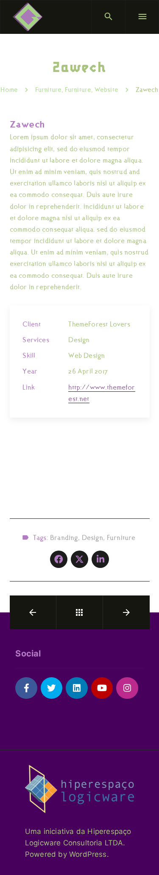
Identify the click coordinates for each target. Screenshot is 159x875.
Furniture (121, 537)
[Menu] (142, 17)
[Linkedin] (76, 688)
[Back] (79, 612)
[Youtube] (102, 688)
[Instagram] (127, 688)
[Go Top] (143, 856)
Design (92, 537)
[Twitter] (51, 688)
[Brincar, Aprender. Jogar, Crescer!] (27, 17)
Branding (64, 537)
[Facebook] (26, 688)
